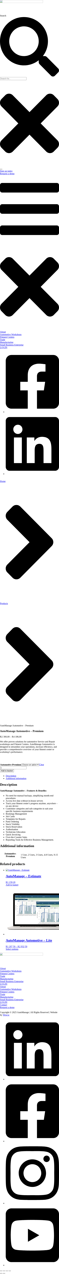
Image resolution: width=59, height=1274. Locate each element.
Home (3, 481)
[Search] (1, 169)
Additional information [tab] (16, 778)
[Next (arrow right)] (4, 1273)
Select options (12, 949)
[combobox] (13, 78)
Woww (6, 1015)
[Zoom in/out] (1, 1270)
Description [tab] (11, 776)
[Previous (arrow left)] (1, 1273)
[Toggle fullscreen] (4, 1270)
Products (4, 603)
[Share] (7, 1270)
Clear (41, 764)
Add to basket (7, 771)
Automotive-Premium (10, 764)
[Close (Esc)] (10, 1270)
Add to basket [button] (12, 885)
